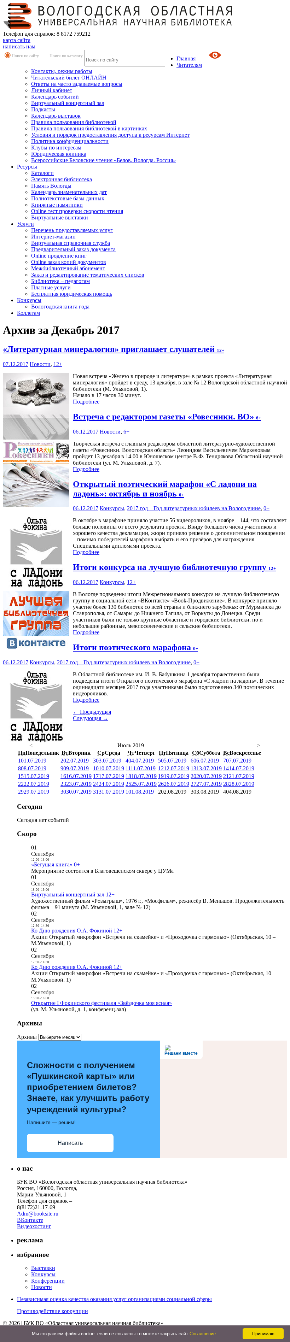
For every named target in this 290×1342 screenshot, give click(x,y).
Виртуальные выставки (59, 217)
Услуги (25, 224)
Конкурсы (29, 300)
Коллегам (28, 313)
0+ (266, 508)
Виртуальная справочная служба (70, 243)
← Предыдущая (92, 712)
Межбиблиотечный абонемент (68, 268)
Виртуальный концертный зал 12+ (73, 894)
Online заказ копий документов (68, 262)
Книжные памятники (57, 205)
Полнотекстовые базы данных (67, 198)
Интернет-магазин (53, 237)
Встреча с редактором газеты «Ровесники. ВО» (167, 416)
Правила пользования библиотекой (73, 122)
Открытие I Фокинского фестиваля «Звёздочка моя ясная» (101, 1003)
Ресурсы (27, 167)
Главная (186, 58)
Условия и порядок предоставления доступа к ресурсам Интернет (110, 135)
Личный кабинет (51, 90)
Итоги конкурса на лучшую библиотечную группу (174, 567)
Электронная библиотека (61, 179)
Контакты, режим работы (61, 71)
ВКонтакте (30, 1220)
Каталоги (42, 173)
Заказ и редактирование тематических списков (87, 275)
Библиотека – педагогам (60, 281)
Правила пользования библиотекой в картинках (89, 128)
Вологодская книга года (60, 307)
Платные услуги (51, 287)
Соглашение (203, 1333)
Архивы (27, 1037)
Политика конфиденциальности (70, 141)
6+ (126, 432)
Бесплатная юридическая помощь (71, 294)
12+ (57, 364)
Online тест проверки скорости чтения (77, 211)
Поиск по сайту (25, 55)
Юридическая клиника (58, 154)
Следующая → (90, 718)
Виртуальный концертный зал (67, 103)
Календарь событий (55, 97)
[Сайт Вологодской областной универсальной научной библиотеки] (118, 27)
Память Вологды (51, 186)
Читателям (189, 65)
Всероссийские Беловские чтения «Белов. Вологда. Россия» (103, 160)
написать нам (19, 46)
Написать (70, 1143)
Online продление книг (59, 256)
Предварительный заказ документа (73, 249)
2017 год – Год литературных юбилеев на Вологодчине (194, 508)
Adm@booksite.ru (37, 1214)
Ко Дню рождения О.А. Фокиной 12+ (76, 931)
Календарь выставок (56, 116)
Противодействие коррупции (52, 1311)
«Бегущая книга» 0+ (55, 864)
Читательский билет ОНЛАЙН (68, 78)
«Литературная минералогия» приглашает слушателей (113, 349)
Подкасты (43, 109)
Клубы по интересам (56, 148)
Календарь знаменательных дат (69, 192)
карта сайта (16, 40)
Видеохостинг (34, 1226)
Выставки (43, 1268)
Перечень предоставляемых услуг (72, 230)
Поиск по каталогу (66, 55)
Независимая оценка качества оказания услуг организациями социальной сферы (114, 1299)
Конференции (48, 1281)
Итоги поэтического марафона (135, 647)
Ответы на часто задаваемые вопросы (76, 84)
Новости (40, 364)
